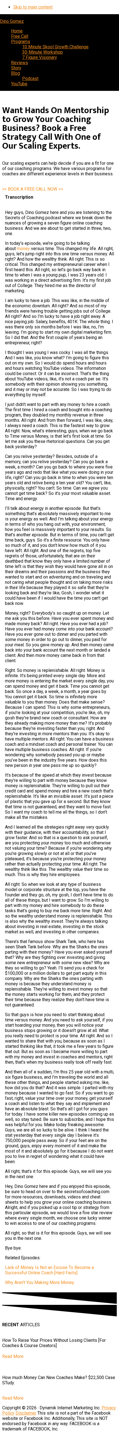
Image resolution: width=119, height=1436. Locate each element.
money (23, 248)
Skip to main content (33, 7)
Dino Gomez (12, 21)
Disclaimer (25, 1413)
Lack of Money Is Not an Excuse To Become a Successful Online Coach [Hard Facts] (49, 1270)
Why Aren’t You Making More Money (39, 1282)
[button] (32, 189)
